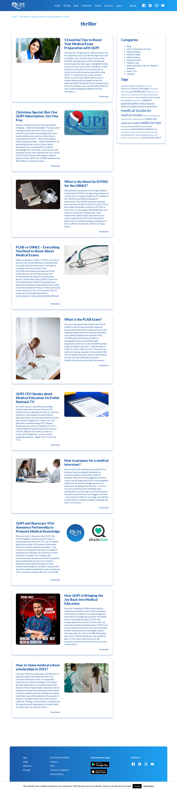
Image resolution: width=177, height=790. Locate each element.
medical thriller (126, 119)
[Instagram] (156, 5)
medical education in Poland (130, 97)
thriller (123, 138)
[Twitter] (150, 5)
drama (151, 89)
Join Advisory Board (59, 757)
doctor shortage (139, 88)
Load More (62, 726)
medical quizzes (146, 103)
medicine (151, 118)
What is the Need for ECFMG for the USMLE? (86, 184)
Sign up (133, 5)
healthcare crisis (152, 92)
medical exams (146, 97)
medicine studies (130, 122)
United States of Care (134, 138)
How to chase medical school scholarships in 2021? (37, 667)
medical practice (136, 100)
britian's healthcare (137, 86)
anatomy (125, 86)
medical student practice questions (139, 106)
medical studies (132, 115)
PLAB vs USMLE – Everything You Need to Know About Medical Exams (38, 251)
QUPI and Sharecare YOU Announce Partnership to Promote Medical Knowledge (38, 527)
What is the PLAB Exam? (83, 319)
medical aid (134, 95)
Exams (98, 5)
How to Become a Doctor (139, 49)
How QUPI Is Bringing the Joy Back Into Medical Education (83, 599)
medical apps (142, 95)
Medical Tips (133, 62)
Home (57, 5)
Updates (131, 73)
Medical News (133, 57)
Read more (104, 96)
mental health (134, 126)
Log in (119, 5)
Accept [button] (137, 786)
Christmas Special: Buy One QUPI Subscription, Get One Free (37, 116)
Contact (54, 761)
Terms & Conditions (59, 770)
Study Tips (132, 71)
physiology (126, 135)
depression (126, 88)
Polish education (136, 135)
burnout (149, 86)
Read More (149, 786)
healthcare (139, 91)
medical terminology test (151, 115)
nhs (156, 129)
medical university (138, 119)
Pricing (67, 5)
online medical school (132, 132)
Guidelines (87, 5)
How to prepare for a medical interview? (86, 462)
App (25, 757)
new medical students (143, 129)
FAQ (52, 765)
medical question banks (136, 102)
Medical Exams (134, 51)
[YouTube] (163, 5)
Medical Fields (133, 54)
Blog (76, 5)
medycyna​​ (124, 126)
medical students (136, 110)
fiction (155, 89)
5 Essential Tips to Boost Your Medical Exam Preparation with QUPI (83, 44)
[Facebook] (143, 5)
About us (108, 5)
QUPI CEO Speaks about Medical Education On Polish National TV (37, 398)
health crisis (125, 95)
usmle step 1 (154, 137)
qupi (144, 135)
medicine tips (150, 122)
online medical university (149, 132)
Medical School (134, 60)
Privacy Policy (57, 774)
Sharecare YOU (152, 135)
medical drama (152, 95)
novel (123, 132)
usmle (145, 137)
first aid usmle (127, 91)
